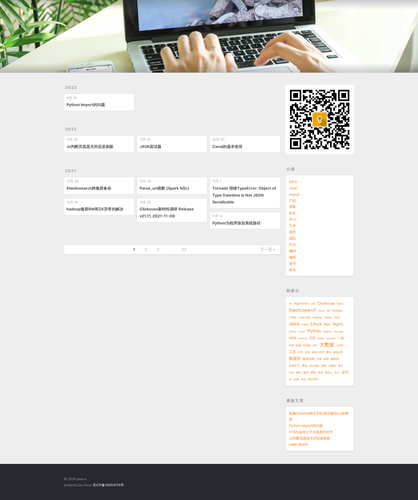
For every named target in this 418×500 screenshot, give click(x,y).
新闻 (326, 358)
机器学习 (294, 365)
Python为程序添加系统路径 (236, 223)
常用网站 (103, 7)
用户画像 (314, 365)
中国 (291, 345)
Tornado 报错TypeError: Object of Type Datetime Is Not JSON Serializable (244, 195)
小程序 (339, 345)
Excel (321, 310)
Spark (327, 331)
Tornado (338, 331)
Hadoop (317, 317)
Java (293, 188)
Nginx (338, 324)
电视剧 (332, 365)
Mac (327, 324)
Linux (316, 323)
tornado (330, 338)
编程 (292, 257)
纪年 (291, 372)
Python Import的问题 (86, 104)
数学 (328, 352)
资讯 (292, 270)
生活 (292, 244)
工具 (292, 352)
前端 (298, 345)
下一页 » (267, 249)
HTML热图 (304, 317)
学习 (292, 219)
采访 (303, 379)
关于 (83, 7)
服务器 (335, 359)
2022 (71, 129)
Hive (337, 317)
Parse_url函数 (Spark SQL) (164, 188)
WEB (292, 338)
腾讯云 (328, 372)
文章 (319, 358)
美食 (320, 372)
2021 (70, 170)
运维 (296, 379)
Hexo (328, 317)
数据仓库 (338, 352)
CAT (313, 303)
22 (184, 249)
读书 (292, 263)
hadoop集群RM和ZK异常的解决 (95, 209)
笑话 (340, 365)
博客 (292, 207)
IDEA (293, 182)
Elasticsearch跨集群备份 (89, 188)
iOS (312, 338)
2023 (71, 87)
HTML (293, 317)
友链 (68, 7)
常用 (300, 352)
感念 (292, 232)
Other (302, 331)
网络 (313, 372)
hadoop (303, 338)
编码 (292, 251)
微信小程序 (318, 352)
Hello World (298, 444)
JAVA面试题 (150, 146)
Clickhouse (326, 303)
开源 (307, 352)
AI (290, 303)
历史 (292, 213)
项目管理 (313, 379)
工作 (292, 225)
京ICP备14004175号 (108, 485)
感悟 (292, 238)
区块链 (306, 345)
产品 (292, 200)
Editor (340, 303)
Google (337, 310)
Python (314, 330)
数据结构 (308, 359)
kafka (321, 338)
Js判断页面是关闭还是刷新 (90, 146)
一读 (340, 338)
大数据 (327, 344)
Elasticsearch (302, 310)
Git (328, 310)
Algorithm (301, 303)
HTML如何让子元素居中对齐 (311, 432)
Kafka (305, 324)
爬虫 (304, 365)
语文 (337, 372)
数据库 (295, 358)
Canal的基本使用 (227, 146)
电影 (324, 365)
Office (292, 331)
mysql (294, 194)
